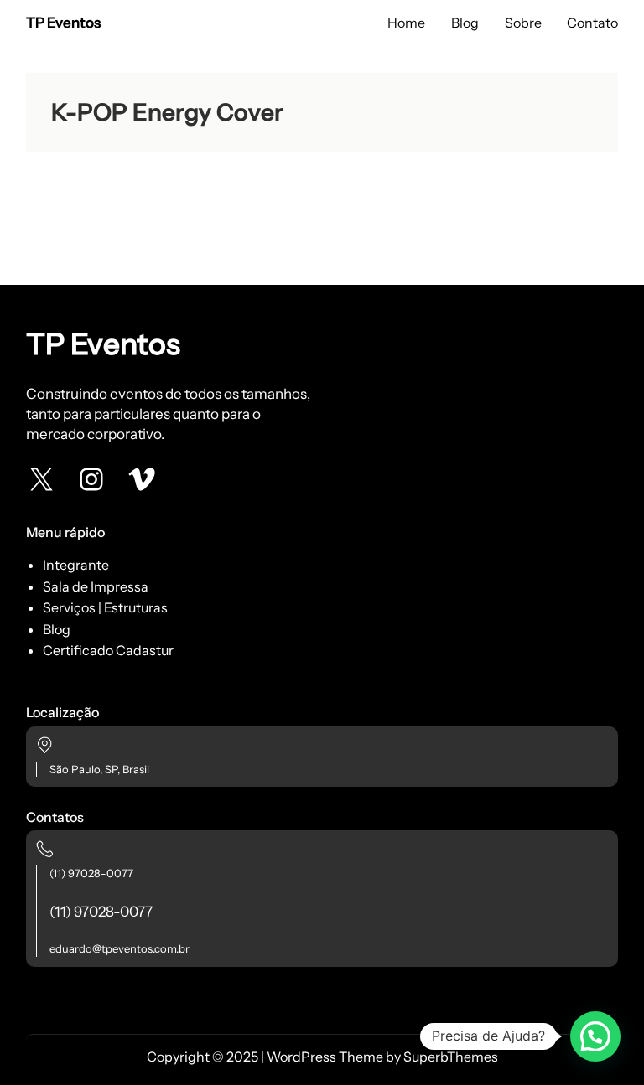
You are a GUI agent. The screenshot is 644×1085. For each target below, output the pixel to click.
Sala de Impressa (95, 586)
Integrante (76, 564)
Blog (56, 629)
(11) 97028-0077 (91, 873)
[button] (595, 1036)
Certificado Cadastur (108, 650)
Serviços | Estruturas (105, 607)
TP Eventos (63, 22)
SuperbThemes (450, 1056)
